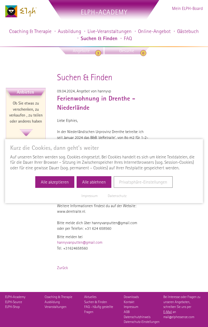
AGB (127, 312)
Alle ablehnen (94, 182)
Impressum (131, 307)
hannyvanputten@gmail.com (79, 242)
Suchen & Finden (95, 302)
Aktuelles (90, 297)
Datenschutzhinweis (137, 317)
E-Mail (167, 312)
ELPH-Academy (15, 297)
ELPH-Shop (12, 307)
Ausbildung (52, 302)
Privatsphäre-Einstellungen (143, 182)
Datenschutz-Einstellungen (142, 322)
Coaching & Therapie (58, 297)
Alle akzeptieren (55, 182)
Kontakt (129, 302)
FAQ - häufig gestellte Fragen (98, 309)
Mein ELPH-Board (187, 8)
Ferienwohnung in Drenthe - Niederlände (96, 103)
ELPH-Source (13, 302)
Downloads (131, 297)
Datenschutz (117, 196)
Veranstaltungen (55, 307)
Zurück (62, 267)
